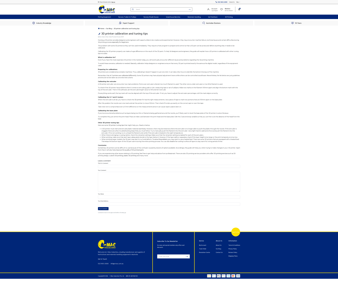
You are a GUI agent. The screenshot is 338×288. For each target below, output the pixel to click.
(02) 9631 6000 (222, 2)
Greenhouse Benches (173, 17)
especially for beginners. (120, 42)
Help (237, 2)
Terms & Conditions (234, 245)
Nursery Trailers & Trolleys (127, 17)
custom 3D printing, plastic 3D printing (122, 155)
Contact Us (231, 2)
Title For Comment (103, 163)
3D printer (138, 100)
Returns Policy (232, 252)
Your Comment (102, 170)
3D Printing (229, 17)
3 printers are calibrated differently (124, 75)
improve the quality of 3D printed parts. (130, 150)
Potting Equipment (104, 17)
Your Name (101, 194)
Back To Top (235, 232)
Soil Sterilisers (213, 17)
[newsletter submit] (186, 256)
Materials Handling (194, 17)
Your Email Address (103, 201)
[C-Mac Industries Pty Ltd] (107, 9)
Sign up (113, 2)
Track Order (202, 249)
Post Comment (103, 208)
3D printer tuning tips (116, 125)
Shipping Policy (232, 256)
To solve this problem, (160, 139)
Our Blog (218, 249)
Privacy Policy (232, 249)
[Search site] (189, 9)
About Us (218, 245)
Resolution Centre (204, 252)
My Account (202, 245)
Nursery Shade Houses (151, 17)
